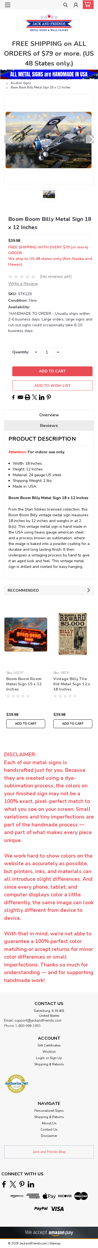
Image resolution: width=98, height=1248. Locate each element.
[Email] (20, 397)
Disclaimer (49, 1136)
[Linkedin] (41, 397)
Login (40, 1058)
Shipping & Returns (49, 1064)
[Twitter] (34, 397)
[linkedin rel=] (30, 1184)
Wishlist (49, 1052)
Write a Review (23, 284)
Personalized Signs (49, 1110)
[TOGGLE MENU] (7, 5)
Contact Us (49, 1129)
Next (90, 139)
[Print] (27, 397)
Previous (8, 139)
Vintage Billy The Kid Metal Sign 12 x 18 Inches (71, 684)
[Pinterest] (48, 397)
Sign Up (56, 1058)
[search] (65, 5)
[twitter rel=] (13, 1184)
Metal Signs (26, 78)
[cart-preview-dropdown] (87, 4)
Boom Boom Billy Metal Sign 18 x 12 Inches (40, 87)
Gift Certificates (49, 1045)
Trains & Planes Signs (56, 78)
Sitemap (54, 1243)
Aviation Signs (21, 83)
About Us (49, 1123)
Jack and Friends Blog (49, 1152)
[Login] (76, 5)
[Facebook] (13, 397)
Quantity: (20, 352)
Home (8, 78)
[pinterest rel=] (22, 1184)
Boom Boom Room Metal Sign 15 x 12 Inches (24, 684)
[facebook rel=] (4, 1184)
